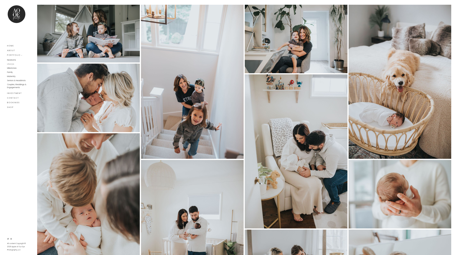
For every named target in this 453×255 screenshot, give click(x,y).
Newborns (11, 60)
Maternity (11, 76)
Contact (13, 98)
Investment (14, 93)
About (11, 50)
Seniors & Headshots (16, 80)
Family (10, 72)
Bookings (13, 102)
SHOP (10, 107)
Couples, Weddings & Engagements (16, 86)
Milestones (12, 68)
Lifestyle (10, 64)
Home (10, 45)
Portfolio (14, 55)
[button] (22, 55)
